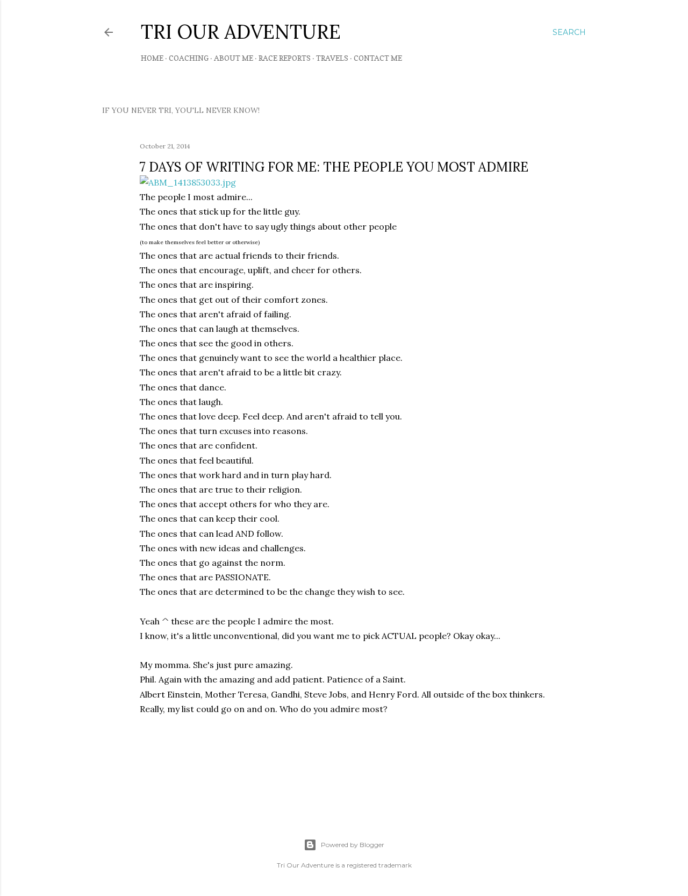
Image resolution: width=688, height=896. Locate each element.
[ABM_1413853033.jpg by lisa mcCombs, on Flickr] (188, 182)
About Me (233, 57)
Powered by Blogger (352, 845)
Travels (332, 57)
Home (152, 57)
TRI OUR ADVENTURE (241, 31)
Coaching (189, 57)
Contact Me (378, 57)
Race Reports (285, 57)
